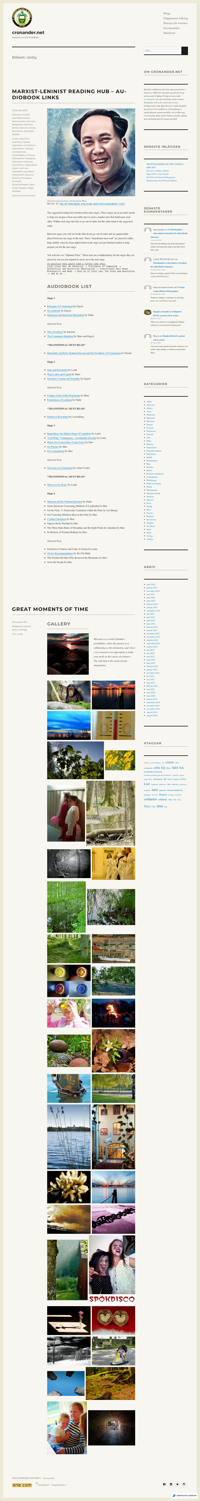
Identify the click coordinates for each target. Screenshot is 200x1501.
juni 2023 (151, 617)
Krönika (150, 467)
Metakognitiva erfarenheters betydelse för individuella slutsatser (169, 233)
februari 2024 (152, 604)
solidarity (162, 799)
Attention (24, 138)
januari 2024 (152, 607)
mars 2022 (151, 663)
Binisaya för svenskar (175, 23)
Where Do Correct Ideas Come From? (66, 442)
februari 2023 (152, 627)
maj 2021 (151, 679)
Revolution (17, 131)
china (177, 763)
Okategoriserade (153, 493)
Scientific (16, 181)
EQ (163, 767)
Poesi (149, 503)
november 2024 (153, 591)
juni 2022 (151, 653)
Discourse (17, 161)
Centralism (29, 145)
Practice (16, 178)
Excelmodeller (171, 28)
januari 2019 (152, 699)
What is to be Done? (57, 484)
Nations (29, 174)
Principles (26, 178)
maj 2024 (151, 594)
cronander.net (28, 32)
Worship (16, 191)
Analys (149, 408)
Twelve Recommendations (60, 553)
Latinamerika (152, 476)
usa (160, 805)
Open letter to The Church (158, 174)
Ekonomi (16, 114)
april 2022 (151, 659)
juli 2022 (150, 649)
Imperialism (31, 165)
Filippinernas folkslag (175, 18)
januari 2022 (152, 669)
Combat (29, 148)
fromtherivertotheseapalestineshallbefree (157, 775)
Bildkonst (17, 626)
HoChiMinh (18, 165)
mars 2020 (151, 695)
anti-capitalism (156, 763)
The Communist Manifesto (60, 336)
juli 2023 (150, 613)
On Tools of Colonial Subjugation (161, 177)
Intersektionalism (21, 118)
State (32, 184)
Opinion (24, 128)
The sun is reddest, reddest (158, 170)
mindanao (147, 790)
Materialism (18, 174)
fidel (175, 767)
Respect (163, 794)
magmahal (154, 784)
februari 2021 (152, 686)
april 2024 (151, 597)
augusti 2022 (152, 646)
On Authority (53, 310)
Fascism (150, 427)
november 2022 (153, 636)
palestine (162, 790)
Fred (148, 437)
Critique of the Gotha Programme (63, 395)
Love (183, 779)
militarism (183, 784)
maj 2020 (151, 689)
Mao (169, 784)
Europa (150, 424)
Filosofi (26, 114)
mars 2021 (151, 682)
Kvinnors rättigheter (155, 473)
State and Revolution (57, 369)
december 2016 (153, 705)
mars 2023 (151, 623)
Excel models (49, 1478)
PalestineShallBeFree (175, 790)
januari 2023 (152, 630)
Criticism (30, 155)
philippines (147, 795)
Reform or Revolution (58, 416)
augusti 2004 (152, 715)
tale (174, 799)
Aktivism (150, 404)
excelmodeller (150, 99)
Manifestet (169, 33)
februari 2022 (152, 666)
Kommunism (19, 121)
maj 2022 (151, 656)
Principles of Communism (60, 306)
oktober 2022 (152, 640)
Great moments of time (50, 609)
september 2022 (153, 643)
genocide (176, 775)
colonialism (18, 148)
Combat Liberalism (56, 519)
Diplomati (151, 418)
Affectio (146, 763)
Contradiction (19, 152)
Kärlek (149, 457)
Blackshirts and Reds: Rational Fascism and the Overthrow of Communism (84, 353)
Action (15, 138)
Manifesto (29, 171)
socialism (178, 795)
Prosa (149, 509)
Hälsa (149, 440)
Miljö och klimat (154, 483)
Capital (26, 142)
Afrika (149, 401)
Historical (28, 161)
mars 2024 (151, 600)
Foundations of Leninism (59, 399)
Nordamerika (152, 490)
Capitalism (17, 145)
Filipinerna (151, 431)
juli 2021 (150, 676)
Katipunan (175, 779)
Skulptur (150, 522)
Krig (148, 463)
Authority (17, 142)
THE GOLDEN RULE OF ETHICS (26, 1478)
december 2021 (153, 672)
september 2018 (153, 702)
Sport (149, 529)
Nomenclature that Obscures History (162, 180)
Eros (168, 767)
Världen (16, 134)
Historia (27, 626)
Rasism (150, 513)
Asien (149, 411)
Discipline (30, 158)
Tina (14, 634)
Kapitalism (151, 454)
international (157, 779)
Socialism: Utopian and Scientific (63, 378)
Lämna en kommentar (23, 195)
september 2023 (153, 610)
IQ (165, 778)
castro (170, 762)
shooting (171, 795)
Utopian (22, 188)
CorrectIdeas (18, 155)
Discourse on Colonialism (60, 467)
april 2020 (151, 692)
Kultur (15, 629)
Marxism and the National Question (64, 501)
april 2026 (151, 584)
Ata (163, 763)
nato (155, 789)
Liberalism (17, 171)
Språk (149, 532)
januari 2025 (152, 587)
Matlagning (152, 480)
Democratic (18, 158)
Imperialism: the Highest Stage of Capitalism (69, 433)
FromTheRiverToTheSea (153, 771)
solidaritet (150, 799)
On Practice (53, 446)
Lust (147, 784)
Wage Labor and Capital (59, 374)
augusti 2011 (152, 712)
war (165, 806)
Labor (15, 168)
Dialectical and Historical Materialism (65, 315)
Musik (149, 486)
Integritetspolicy (59, 1484)
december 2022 (153, 633)
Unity (15, 188)
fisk (181, 767)
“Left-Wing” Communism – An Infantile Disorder (71, 437)
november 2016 (153, 708)
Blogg (166, 13)
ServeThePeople (20, 184)
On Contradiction (55, 451)
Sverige (23, 629)
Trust (147, 806)
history (182, 775)
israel (169, 779)
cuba (157, 767)
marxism (175, 784)
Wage (31, 188)
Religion (150, 516)
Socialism (29, 131)
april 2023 (151, 620)
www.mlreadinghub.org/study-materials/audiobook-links (92, 203)
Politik (32, 128)
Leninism (24, 168)
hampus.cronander (161, 311)
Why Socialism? (55, 331)
